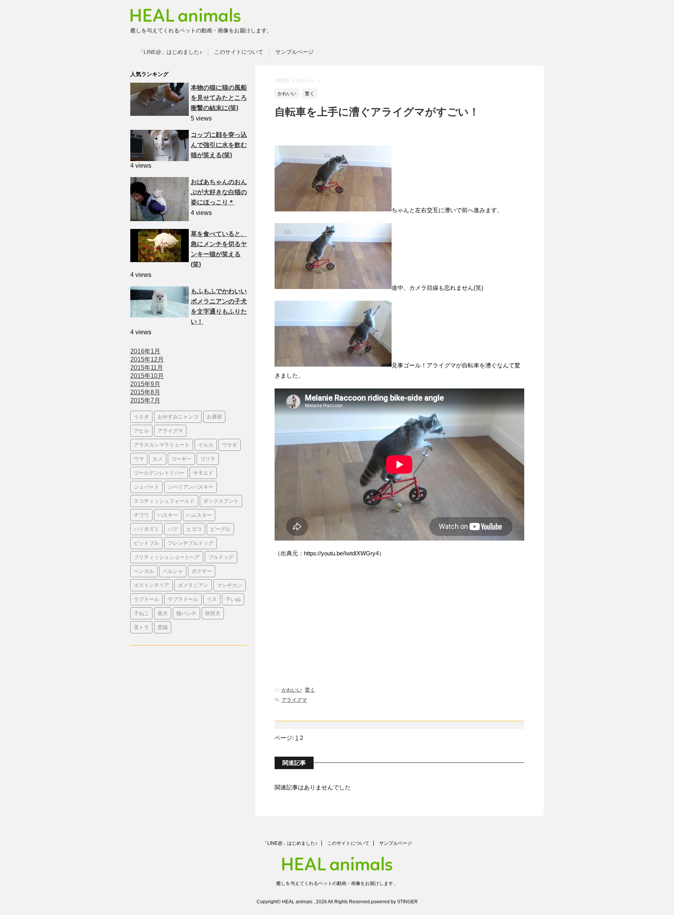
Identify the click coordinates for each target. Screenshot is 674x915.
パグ (173, 529)
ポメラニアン (193, 585)
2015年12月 (147, 359)
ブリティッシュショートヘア (167, 557)
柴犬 (163, 613)
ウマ (139, 459)
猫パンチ (186, 613)
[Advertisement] (333, 623)
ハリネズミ (146, 529)
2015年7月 (145, 400)
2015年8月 (145, 392)
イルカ (205, 445)
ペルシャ (173, 571)
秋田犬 (212, 613)
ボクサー (202, 571)
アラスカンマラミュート (162, 445)
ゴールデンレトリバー (159, 473)
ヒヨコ (194, 529)
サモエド (203, 473)
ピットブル (146, 543)
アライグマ (294, 700)
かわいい (292, 690)
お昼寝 (214, 416)
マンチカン (229, 585)
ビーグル (220, 529)
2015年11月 (146, 367)
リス (212, 599)
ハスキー (168, 515)
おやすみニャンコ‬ (178, 416)
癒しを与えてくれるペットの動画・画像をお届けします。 (337, 883)
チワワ (141, 515)
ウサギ (229, 445)
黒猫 (163, 627)
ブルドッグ (221, 557)
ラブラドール (183, 599)
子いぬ (233, 599)
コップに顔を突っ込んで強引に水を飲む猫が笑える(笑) (219, 144)
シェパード (146, 487)
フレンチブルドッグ (190, 543)
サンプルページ (294, 52)
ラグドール (146, 599)
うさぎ (141, 416)
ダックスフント (221, 501)
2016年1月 (145, 351)
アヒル (141, 430)
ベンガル (144, 571)
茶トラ (141, 627)
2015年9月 (145, 384)
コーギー (181, 459)
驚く (310, 690)
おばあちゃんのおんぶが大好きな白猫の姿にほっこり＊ (219, 192)
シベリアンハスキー (190, 487)
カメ (158, 459)
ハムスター (199, 515)
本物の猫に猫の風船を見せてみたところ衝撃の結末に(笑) (219, 97)
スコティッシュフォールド (164, 501)
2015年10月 (147, 375)
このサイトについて (238, 52)
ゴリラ (207, 459)
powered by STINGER (394, 901)
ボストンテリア (151, 585)
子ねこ (141, 613)
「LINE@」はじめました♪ (170, 52)
